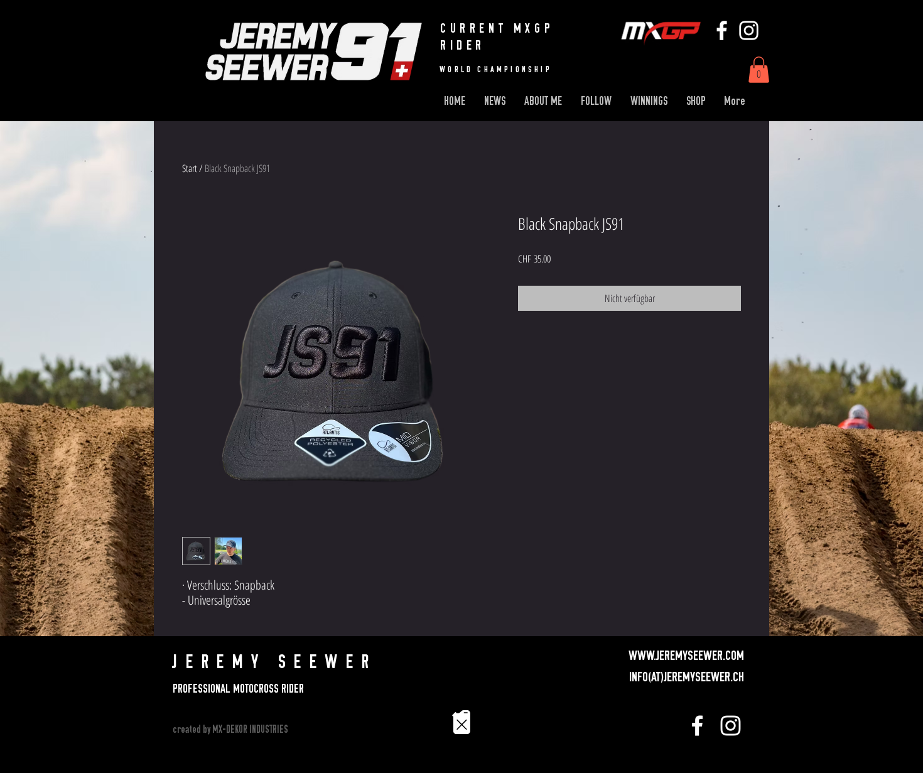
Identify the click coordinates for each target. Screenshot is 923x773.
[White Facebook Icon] (722, 30)
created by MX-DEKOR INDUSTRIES (230, 729)
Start (189, 168)
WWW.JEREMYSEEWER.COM (686, 655)
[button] (759, 70)
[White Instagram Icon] (749, 30)
